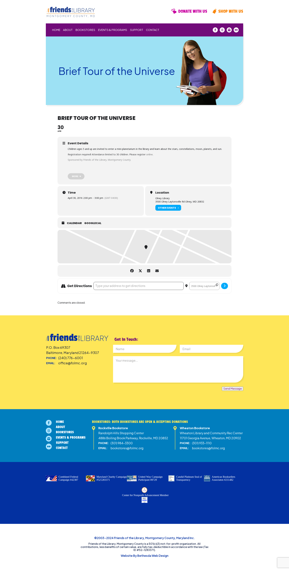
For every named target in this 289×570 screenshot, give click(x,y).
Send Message (232, 388)
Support (136, 30)
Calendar (74, 223)
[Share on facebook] (132, 271)
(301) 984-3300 (122, 443)
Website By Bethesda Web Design (144, 555)
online (149, 154)
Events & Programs (112, 30)
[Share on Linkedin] (148, 271)
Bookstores (85, 30)
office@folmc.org (72, 363)
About (68, 30)
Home (56, 30)
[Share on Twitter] (140, 271)
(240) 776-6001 (70, 358)
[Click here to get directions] (224, 286)
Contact (152, 30)
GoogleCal (92, 223)
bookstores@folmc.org (127, 448)
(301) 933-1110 (202, 443)
